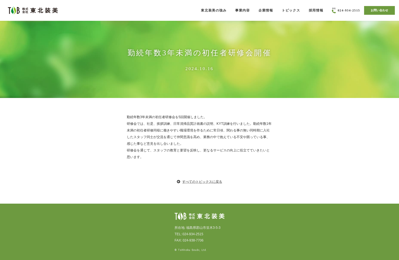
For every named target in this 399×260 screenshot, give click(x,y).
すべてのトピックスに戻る (202, 181)
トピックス (291, 10)
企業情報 (266, 10)
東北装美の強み (214, 10)
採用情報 (316, 10)
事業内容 (242, 10)
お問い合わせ (379, 10)
